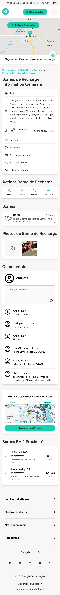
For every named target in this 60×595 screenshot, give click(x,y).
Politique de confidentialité (30, 589)
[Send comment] (51, 300)
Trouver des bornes (21, 3)
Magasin (45, 3)
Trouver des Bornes (30, 428)
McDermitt (8, 73)
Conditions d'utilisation (30, 583)
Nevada (38, 70)
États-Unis (25, 70)
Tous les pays (9, 70)
